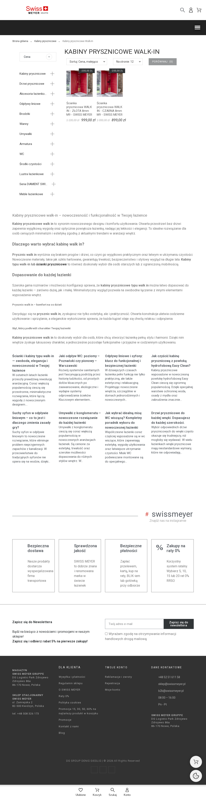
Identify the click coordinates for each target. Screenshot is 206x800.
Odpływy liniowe (30, 104)
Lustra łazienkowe (32, 174)
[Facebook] (94, 769)
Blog (62, 732)
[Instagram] (103, 769)
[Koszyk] (196, 762)
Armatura (26, 144)
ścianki (41, 264)
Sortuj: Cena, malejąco (84, 61)
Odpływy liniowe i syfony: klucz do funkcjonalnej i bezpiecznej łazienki (124, 361)
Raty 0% (64, 696)
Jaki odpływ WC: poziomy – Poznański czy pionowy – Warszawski (79, 361)
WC (22, 154)
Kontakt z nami (69, 726)
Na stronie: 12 (125, 61)
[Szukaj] (182, 10)
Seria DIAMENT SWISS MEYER (34, 184)
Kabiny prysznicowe (33, 73)
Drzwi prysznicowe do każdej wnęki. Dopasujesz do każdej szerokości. (170, 418)
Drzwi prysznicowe (32, 84)
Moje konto (112, 689)
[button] (197, 27)
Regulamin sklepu (71, 683)
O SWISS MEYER (69, 689)
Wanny (24, 124)
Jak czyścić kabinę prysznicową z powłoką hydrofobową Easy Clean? (171, 361)
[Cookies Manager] (196, 776)
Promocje (65, 719)
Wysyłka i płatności (72, 676)
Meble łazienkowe (31, 194)
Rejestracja (112, 683)
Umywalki (26, 134)
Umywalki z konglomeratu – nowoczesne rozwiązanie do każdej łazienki (80, 418)
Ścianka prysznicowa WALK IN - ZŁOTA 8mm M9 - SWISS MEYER (79, 108)
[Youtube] (111, 769)
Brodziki (25, 114)
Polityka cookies (70, 702)
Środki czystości (30, 164)
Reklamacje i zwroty (118, 676)
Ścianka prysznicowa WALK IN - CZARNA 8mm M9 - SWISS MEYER (110, 108)
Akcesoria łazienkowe (33, 94)
